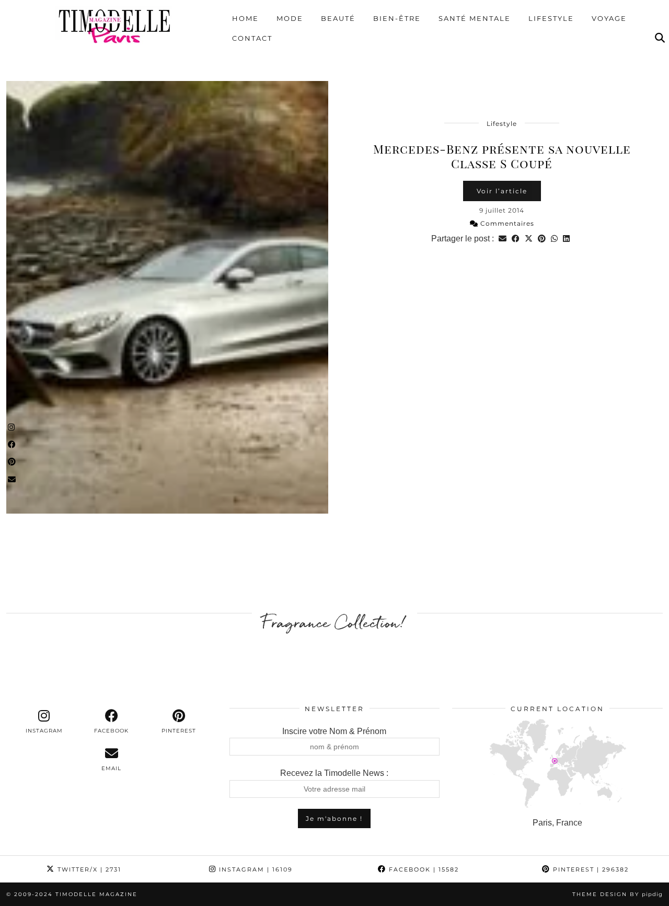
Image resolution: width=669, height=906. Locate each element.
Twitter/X (88, 869)
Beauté (338, 18)
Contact (252, 38)
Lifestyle (551, 18)
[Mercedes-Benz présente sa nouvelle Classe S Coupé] (167, 297)
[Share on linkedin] (566, 239)
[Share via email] (502, 239)
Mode (289, 18)
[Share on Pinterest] (541, 239)
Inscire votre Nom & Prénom (334, 731)
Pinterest (589, 869)
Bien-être (397, 18)
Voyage (609, 18)
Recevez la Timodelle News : (334, 773)
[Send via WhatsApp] (554, 239)
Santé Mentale (475, 18)
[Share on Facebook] (515, 239)
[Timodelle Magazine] (114, 25)
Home (245, 18)
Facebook (422, 869)
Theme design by (617, 894)
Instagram (254, 869)
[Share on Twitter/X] (528, 239)
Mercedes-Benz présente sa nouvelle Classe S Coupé (502, 156)
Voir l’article (502, 191)
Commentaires (506, 223)
